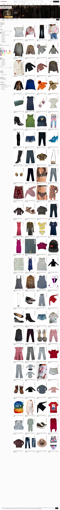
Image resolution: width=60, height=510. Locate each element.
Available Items (3, 84)
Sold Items (3, 88)
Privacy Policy (39, 508)
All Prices (3, 58)
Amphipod (3, 39)
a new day (3, 33)
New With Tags (3, 79)
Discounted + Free (4, 74)
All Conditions (3, 78)
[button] (15, 1)
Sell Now (51, 1)
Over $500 (3, 65)
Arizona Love (3, 42)
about (54, 19)
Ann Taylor (3, 40)
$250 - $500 (3, 64)
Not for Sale (3, 89)
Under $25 (3, 59)
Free (2, 73)
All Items (2, 72)
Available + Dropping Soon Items (6, 85)
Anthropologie (3, 41)
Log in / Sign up (56, 1)
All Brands (3, 32)
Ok (56, 508)
